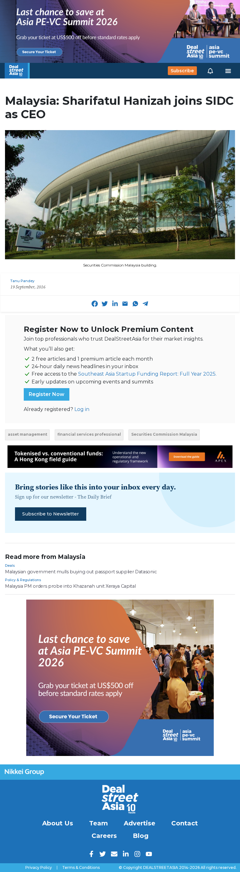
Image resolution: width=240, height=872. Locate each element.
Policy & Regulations (23, 580)
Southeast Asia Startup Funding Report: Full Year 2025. (147, 374)
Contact (184, 823)
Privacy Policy (38, 867)
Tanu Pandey (22, 281)
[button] (210, 70)
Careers (104, 835)
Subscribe (182, 71)
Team (98, 823)
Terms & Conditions (81, 867)
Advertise (139, 823)
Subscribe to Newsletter (50, 514)
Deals (10, 565)
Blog (140, 835)
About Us (57, 823)
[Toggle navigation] (228, 70)
